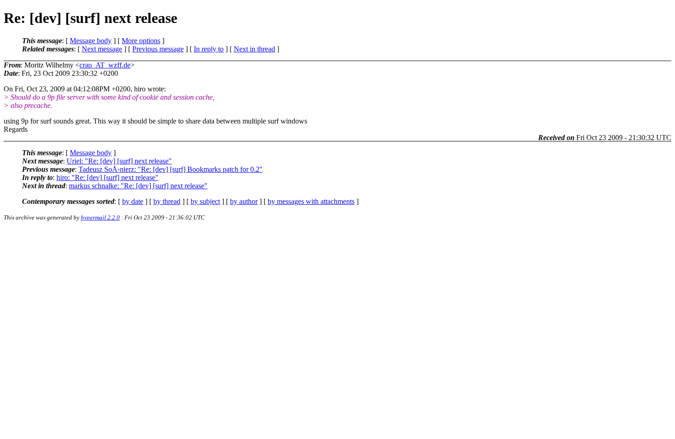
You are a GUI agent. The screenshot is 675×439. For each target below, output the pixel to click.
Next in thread (254, 49)
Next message (102, 49)
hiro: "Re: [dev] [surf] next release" (107, 177)
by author (244, 201)
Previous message (158, 49)
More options (141, 41)
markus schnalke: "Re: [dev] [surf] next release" (138, 186)
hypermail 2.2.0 (100, 217)
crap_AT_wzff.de (104, 65)
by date (132, 201)
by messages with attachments (311, 201)
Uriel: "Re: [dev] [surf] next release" (119, 161)
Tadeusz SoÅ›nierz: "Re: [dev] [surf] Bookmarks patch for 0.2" (171, 169)
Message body (91, 41)
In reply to (209, 49)
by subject (205, 201)
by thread (166, 201)
